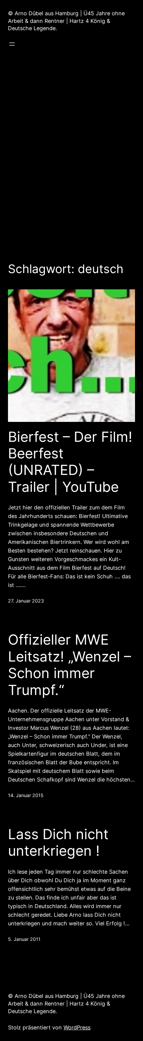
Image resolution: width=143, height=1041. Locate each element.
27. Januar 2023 (26, 601)
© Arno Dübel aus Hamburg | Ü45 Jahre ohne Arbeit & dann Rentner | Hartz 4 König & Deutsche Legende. (66, 21)
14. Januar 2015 (26, 795)
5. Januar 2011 (24, 939)
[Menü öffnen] (12, 44)
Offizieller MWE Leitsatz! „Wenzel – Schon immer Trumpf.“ (69, 664)
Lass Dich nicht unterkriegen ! (58, 842)
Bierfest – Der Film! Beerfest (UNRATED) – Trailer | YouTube (70, 462)
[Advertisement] (71, 151)
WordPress (77, 1027)
